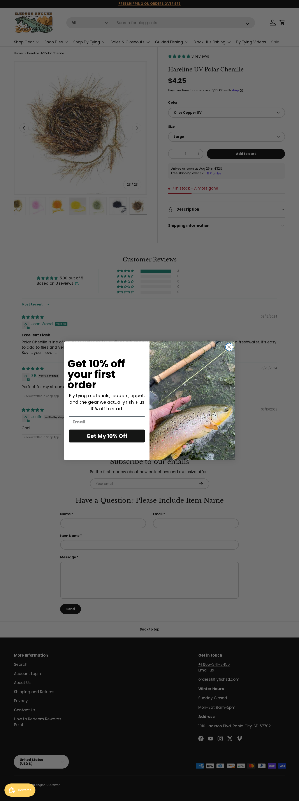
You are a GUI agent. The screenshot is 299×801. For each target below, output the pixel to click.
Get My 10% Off (106, 436)
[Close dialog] (229, 347)
